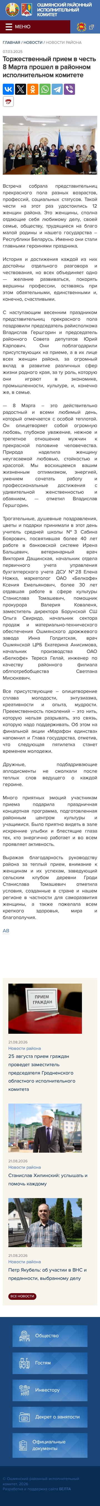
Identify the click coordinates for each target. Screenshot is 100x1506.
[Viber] (69, 89)
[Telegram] (57, 89)
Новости (33, 42)
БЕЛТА (65, 1489)
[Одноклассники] (32, 89)
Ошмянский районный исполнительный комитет (64, 10)
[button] (10, 27)
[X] (20, 89)
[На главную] (12, 9)
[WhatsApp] (45, 89)
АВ (6, 931)
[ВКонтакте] (8, 89)
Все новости (22, 1296)
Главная (11, 42)
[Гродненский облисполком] (85, 27)
